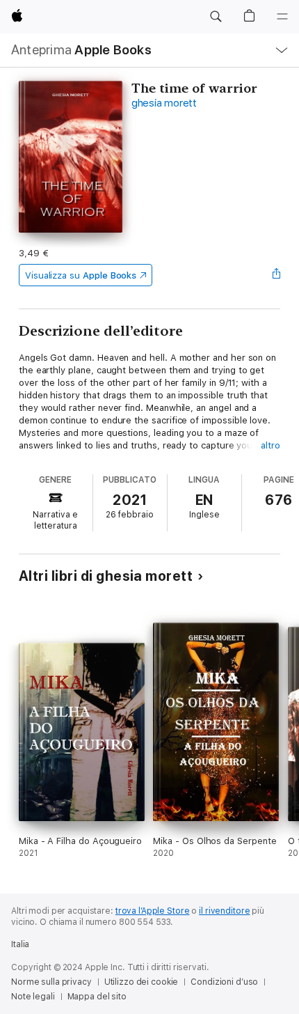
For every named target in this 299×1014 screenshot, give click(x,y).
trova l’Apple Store (152, 911)
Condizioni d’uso (224, 982)
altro (270, 445)
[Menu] (282, 16)
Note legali (33, 996)
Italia (20, 944)
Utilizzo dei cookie (141, 982)
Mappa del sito (97, 996)
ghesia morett (164, 103)
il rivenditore (224, 911)
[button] (215, 16)
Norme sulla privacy (51, 982)
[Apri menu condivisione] (276, 275)
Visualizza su (80, 275)
